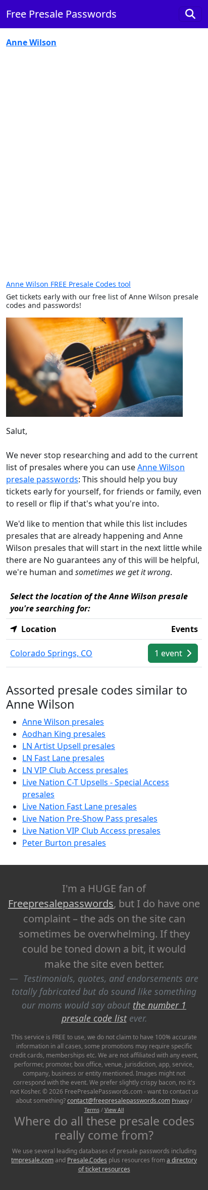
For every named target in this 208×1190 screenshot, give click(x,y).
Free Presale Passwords (61, 14)
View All (114, 1109)
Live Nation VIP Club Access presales (91, 830)
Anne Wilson (31, 42)
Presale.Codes (87, 1160)
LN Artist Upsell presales (68, 745)
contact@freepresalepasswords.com (118, 1100)
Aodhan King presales (64, 733)
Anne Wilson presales (63, 721)
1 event (169, 653)
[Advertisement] (104, 164)
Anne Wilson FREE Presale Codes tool (68, 284)
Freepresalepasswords (61, 903)
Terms (91, 1109)
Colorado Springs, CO (51, 653)
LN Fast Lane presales (63, 758)
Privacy (180, 1100)
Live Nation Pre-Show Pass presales (90, 818)
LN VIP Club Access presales (75, 770)
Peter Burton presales (64, 842)
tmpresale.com (32, 1160)
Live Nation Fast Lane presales (79, 806)
